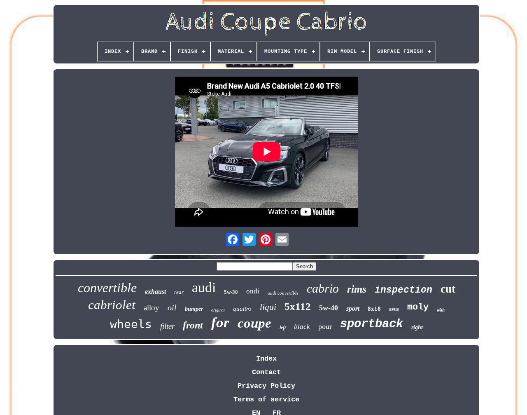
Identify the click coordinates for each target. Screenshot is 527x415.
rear (179, 292)
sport (352, 308)
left (283, 328)
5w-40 (328, 308)
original (218, 310)
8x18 (374, 308)
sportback (371, 324)
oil (172, 307)
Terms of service (266, 399)
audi (204, 287)
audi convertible (283, 293)
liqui (268, 307)
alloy (151, 307)
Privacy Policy (266, 386)
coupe (254, 323)
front (193, 325)
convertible (107, 287)
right (417, 327)
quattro (242, 308)
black (302, 327)
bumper (194, 309)
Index (266, 359)
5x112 (297, 306)
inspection (403, 290)
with (441, 309)
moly (418, 307)
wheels (131, 324)
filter (167, 326)
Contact (266, 372)
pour (325, 326)
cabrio (323, 288)
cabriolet (111, 305)
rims (356, 289)
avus (394, 309)
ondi (252, 291)
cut (448, 289)
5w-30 (231, 292)
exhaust (155, 291)
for (220, 322)
